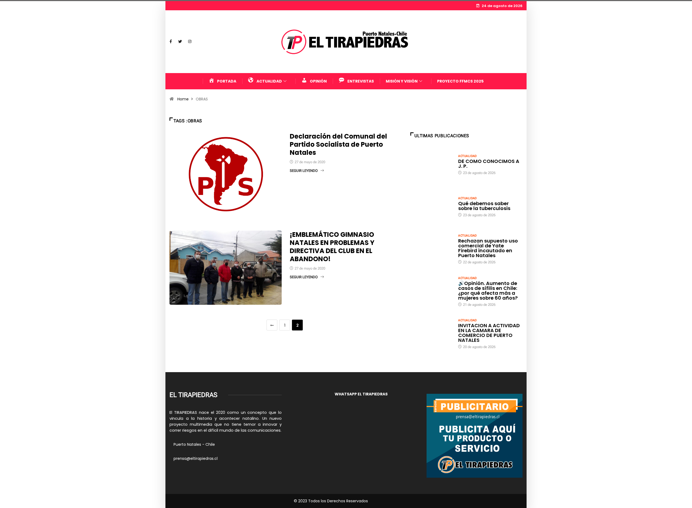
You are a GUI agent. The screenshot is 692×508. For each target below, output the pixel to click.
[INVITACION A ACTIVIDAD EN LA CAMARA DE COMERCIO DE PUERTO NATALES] (431, 333)
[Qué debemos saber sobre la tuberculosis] (431, 206)
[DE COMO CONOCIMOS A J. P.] (431, 164)
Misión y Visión (402, 81)
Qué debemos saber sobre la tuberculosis (484, 206)
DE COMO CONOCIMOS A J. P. (488, 163)
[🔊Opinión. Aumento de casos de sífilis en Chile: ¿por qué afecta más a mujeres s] (431, 291)
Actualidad (467, 156)
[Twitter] (180, 41)
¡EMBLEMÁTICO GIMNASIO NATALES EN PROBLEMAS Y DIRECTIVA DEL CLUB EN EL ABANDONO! (332, 246)
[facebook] (170, 41)
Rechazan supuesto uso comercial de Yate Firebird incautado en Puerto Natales (488, 248)
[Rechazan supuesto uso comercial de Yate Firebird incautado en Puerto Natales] (431, 249)
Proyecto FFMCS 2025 (460, 81)
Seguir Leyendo (304, 171)
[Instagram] (189, 41)
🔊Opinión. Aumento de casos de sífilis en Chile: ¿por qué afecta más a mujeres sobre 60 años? (488, 290)
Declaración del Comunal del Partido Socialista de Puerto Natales (338, 144)
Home (183, 99)
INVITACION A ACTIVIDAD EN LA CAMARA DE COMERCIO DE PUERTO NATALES (489, 332)
